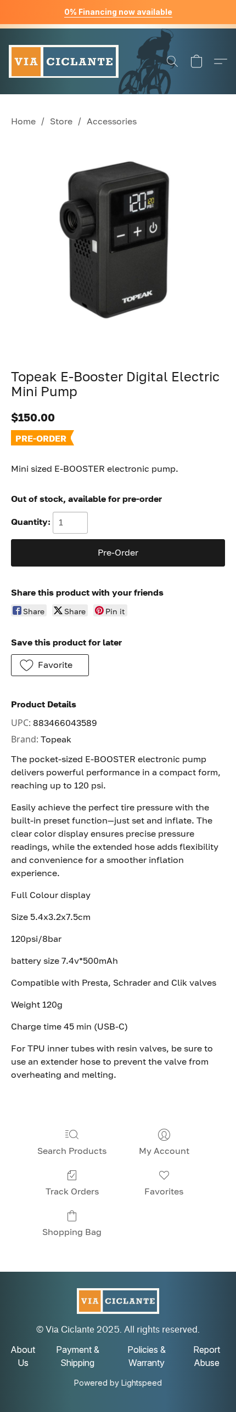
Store (61, 121)
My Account (164, 1150)
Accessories (112, 121)
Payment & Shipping (77, 1356)
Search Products (71, 1150)
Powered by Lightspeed (118, 1382)
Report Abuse (206, 1356)
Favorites (163, 1191)
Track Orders (72, 1191)
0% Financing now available (118, 11)
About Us (22, 1356)
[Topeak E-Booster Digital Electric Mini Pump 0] (118, 246)
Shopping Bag (72, 1231)
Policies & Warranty (146, 1356)
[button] (64, 61)
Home (23, 121)
